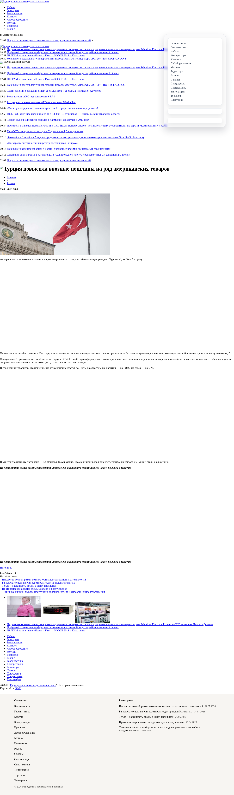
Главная (11, 177)
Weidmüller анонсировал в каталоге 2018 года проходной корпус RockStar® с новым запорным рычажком (68, 154)
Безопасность (14, 13)
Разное (11, 28)
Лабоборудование (17, 19)
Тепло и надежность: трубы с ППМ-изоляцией (29, 585)
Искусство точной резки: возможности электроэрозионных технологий (49, 40)
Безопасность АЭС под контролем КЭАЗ (31, 96)
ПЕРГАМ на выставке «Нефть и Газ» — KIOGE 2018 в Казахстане (46, 55)
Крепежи (12, 16)
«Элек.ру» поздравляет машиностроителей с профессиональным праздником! (52, 108)
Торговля (12, 25)
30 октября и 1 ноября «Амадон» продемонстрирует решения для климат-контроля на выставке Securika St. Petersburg (75, 137)
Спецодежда (14, 673)
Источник (6, 567)
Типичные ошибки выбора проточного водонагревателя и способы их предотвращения (53, 591)
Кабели (11, 7)
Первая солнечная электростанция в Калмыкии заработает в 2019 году (48, 119)
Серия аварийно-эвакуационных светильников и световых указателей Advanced (54, 90)
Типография (14, 679)
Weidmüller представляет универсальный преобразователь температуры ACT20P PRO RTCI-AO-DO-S (66, 58)
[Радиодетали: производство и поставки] (24, 1)
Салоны (11, 670)
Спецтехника (14, 676)
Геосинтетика (15, 660)
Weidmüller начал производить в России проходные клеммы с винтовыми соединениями (58, 148)
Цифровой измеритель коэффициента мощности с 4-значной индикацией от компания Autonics (63, 52)
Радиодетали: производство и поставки (33, 685)
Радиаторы (13, 667)
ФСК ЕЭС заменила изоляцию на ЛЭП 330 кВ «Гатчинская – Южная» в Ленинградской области (63, 113)
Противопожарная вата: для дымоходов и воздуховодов (34, 588)
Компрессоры (15, 664)
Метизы (11, 22)
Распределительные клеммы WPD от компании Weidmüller (41, 102)
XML (18, 688)
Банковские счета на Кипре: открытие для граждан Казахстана (38, 582)
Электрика (13, 10)
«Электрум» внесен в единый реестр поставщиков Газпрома (42, 143)
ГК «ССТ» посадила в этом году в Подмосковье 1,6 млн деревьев (45, 131)
